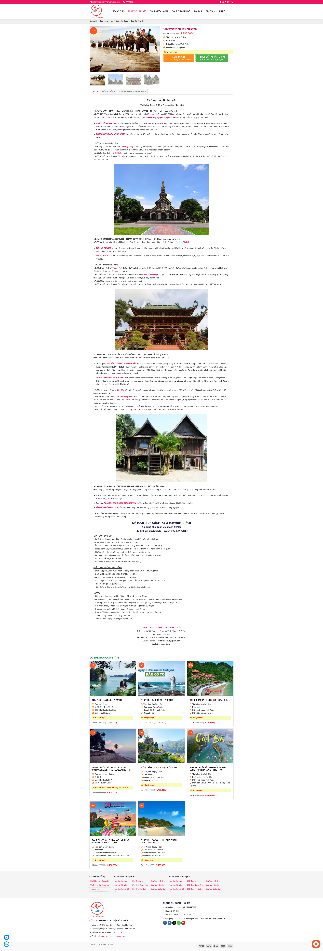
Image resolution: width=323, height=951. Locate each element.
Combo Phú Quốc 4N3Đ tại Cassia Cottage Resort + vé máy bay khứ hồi (111, 769)
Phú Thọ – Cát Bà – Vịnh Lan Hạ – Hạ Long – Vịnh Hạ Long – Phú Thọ (208, 769)
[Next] (155, 49)
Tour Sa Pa (139, 881)
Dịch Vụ (198, 11)
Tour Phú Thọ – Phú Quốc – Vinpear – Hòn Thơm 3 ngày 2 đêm (111, 841)
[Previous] (94, 49)
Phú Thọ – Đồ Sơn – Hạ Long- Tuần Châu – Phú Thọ (159, 841)
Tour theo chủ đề (181, 11)
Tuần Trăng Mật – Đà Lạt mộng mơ (159, 768)
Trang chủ (118, 11)
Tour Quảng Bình (142, 885)
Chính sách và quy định (101, 881)
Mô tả (95, 92)
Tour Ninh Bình (159, 881)
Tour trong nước (137, 11)
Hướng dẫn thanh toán (101, 885)
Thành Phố (117, 268)
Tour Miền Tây (159, 885)
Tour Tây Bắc (122, 885)
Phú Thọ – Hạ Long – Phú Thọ (107, 700)
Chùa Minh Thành (104, 256)
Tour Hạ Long (122, 881)
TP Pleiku (118, 153)
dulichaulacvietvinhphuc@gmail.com (111, 936)
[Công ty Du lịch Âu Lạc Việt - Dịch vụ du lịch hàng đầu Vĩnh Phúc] (99, 11)
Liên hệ (221, 11)
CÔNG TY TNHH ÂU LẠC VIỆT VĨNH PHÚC (161, 628)
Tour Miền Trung (122, 21)
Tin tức (209, 11)
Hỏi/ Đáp (96, 889)
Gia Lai (186, 242)
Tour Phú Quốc (141, 889)
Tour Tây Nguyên (137, 21)
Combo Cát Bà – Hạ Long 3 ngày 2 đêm (209, 700)
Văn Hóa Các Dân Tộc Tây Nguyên (120, 503)
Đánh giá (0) (108, 92)
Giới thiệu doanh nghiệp (132, 92)
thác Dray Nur (126, 397)
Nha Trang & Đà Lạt (121, 890)
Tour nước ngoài (159, 11)
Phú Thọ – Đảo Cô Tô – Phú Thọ (157, 700)
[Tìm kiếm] (232, 2)
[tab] (95, 92)
